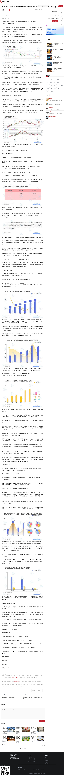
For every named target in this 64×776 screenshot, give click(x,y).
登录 (52, 6)
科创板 (48, 88)
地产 (34, 757)
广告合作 (46, 762)
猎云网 (24, 769)
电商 (58, 79)
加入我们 (46, 759)
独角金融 (51, 112)
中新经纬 (28, 769)
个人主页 (55, 21)
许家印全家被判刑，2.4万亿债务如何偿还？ (57, 63)
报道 (19, 6)
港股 (62, 85)
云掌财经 (33, 769)
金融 (47, 91)
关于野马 (46, 757)
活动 (30, 6)
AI (51, 85)
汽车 (47, 79)
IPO (29, 759)
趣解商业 (51, 98)
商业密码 (38, 769)
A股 (54, 85)
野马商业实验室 (52, 116)
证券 (51, 82)
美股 (58, 82)
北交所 (58, 85)
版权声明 (46, 763)
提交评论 (42, 720)
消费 (54, 79)
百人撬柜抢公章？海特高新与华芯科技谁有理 (57, 69)
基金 (55, 88)
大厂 (61, 79)
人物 (34, 758)
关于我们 (36, 6)
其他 (51, 79)
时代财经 (19, 769)
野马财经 (51, 107)
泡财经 (42, 769)
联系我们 (46, 760)
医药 (59, 88)
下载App (43, 6)
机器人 (48, 85)
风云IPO (51, 103)
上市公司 (30, 757)
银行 (54, 82)
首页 (14, 6)
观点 (34, 761)
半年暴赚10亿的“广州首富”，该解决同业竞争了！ (57, 56)
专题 (24, 6)
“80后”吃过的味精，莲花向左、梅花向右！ (57, 44)
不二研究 (6, 10)
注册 (56, 6)
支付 (47, 82)
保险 (52, 88)
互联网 (51, 91)
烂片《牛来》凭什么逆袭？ (57, 49)
